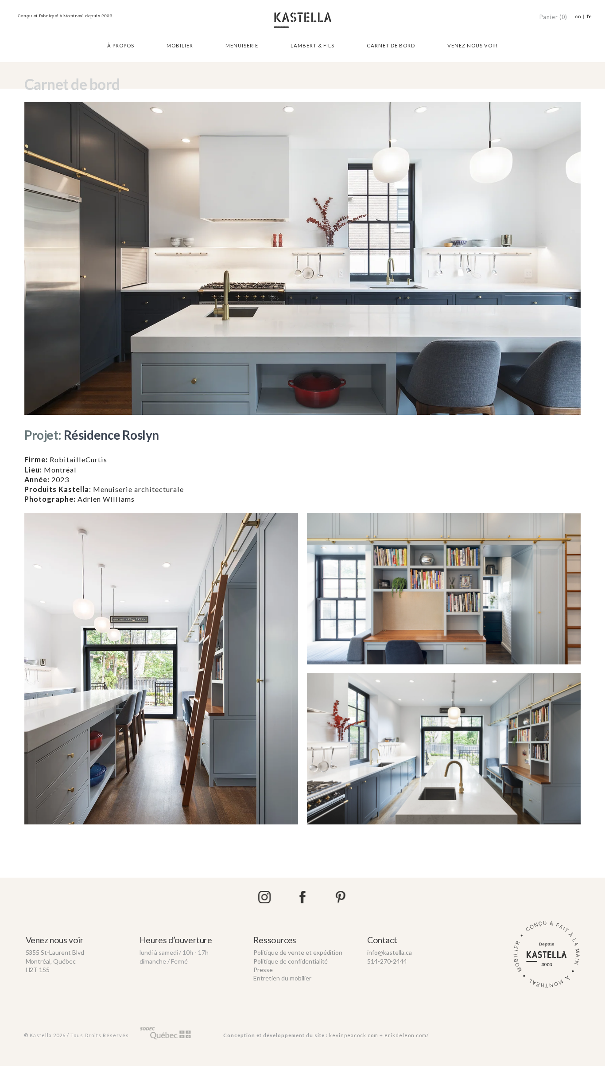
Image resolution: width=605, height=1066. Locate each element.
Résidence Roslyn (91, 434)
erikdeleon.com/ (406, 1035)
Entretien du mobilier (282, 978)
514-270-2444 (387, 961)
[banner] (303, 19)
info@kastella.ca (389, 952)
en (578, 17)
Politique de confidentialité (290, 961)
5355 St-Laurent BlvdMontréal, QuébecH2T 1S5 (55, 961)
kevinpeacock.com (353, 1035)
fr (589, 17)
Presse (263, 969)
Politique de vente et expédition (298, 952)
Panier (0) (553, 17)
